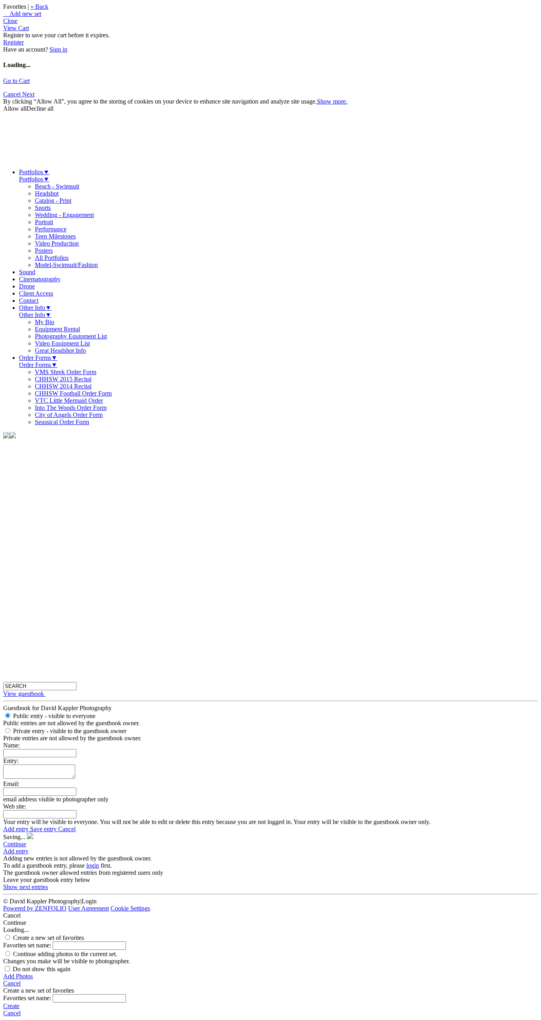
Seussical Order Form (62, 422)
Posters (44, 250)
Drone (27, 286)
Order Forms (38, 357)
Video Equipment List (62, 343)
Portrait (44, 222)
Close (10, 20)
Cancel (12, 94)
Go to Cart (16, 80)
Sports (43, 207)
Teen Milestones (55, 236)
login (92, 865)
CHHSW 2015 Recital (63, 379)
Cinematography (40, 279)
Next (28, 94)
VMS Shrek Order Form (65, 372)
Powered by (35, 908)
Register (13, 42)
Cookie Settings (130, 908)
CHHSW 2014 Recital (63, 386)
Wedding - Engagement (64, 214)
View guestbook (23, 693)
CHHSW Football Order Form (73, 393)
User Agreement (88, 908)
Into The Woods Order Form (71, 407)
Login (89, 901)
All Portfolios (52, 257)
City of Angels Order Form (69, 414)
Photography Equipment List (71, 336)
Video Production (57, 243)
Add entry (16, 829)
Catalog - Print (53, 200)
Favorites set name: (28, 945)
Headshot (47, 193)
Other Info (35, 307)
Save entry (44, 829)
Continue (14, 844)
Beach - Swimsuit (57, 186)
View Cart (16, 28)
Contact (28, 300)
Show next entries (25, 887)
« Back (39, 6)
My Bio (44, 322)
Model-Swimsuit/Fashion (66, 264)
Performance (51, 229)
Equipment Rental (57, 329)
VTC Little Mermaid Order (69, 400)
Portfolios (34, 172)
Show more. (332, 101)
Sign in (58, 49)
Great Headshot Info (60, 350)
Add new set (22, 13)
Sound (27, 272)
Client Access (36, 293)
